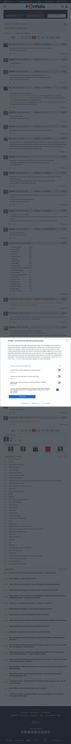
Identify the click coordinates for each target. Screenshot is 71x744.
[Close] (67, 341)
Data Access (35, 403)
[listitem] (35, 366)
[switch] (58, 370)
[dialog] (35, 372)
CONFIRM (22, 396)
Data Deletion (25, 403)
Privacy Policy (46, 403)
